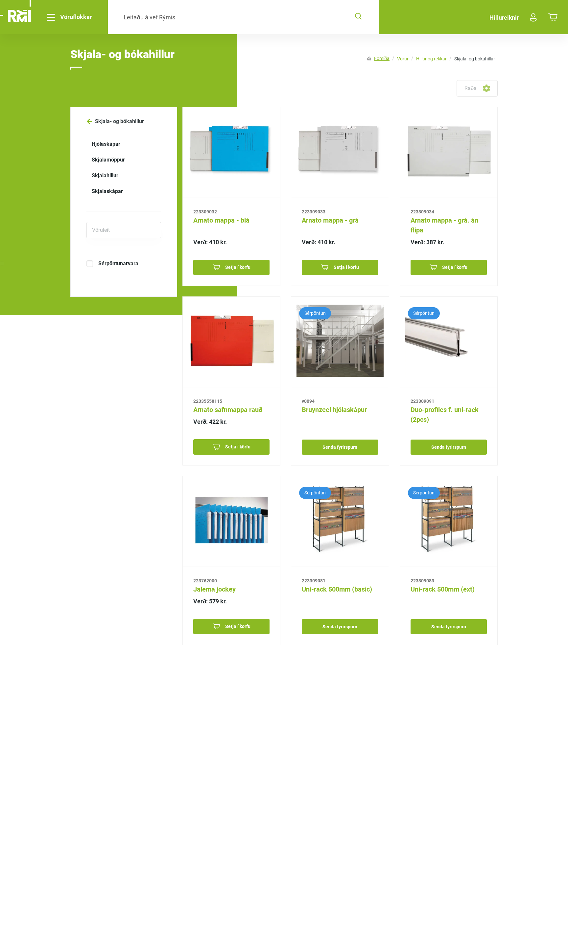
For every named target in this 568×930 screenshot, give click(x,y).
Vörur (403, 58)
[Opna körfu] (552, 17)
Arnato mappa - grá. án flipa (444, 225)
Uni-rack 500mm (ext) (443, 589)
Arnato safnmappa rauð (228, 410)
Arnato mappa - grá (330, 220)
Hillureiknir (504, 17)
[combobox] (465, 88)
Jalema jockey (214, 589)
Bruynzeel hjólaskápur (334, 410)
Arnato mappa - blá (221, 220)
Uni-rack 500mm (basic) (337, 589)
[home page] (19, 17)
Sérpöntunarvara (118, 263)
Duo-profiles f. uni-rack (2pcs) (445, 414)
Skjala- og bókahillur (474, 58)
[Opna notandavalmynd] (533, 17)
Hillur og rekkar (431, 58)
